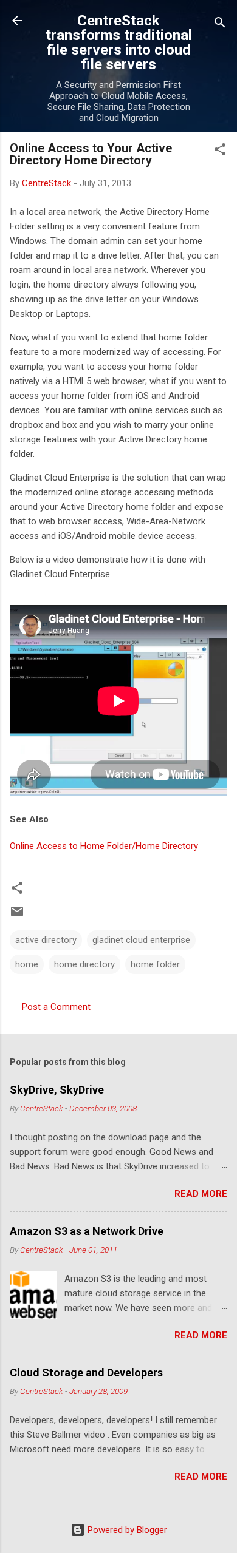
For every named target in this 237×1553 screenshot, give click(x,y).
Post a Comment (56, 1006)
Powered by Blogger (126, 1529)
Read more (200, 1193)
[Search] (220, 24)
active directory (46, 940)
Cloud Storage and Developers (86, 1372)
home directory (84, 964)
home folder (155, 964)
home (26, 964)
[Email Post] (17, 915)
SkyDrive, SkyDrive (57, 1089)
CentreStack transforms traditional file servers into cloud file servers (119, 42)
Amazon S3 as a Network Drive (86, 1231)
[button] (220, 151)
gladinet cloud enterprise (141, 940)
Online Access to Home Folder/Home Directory (104, 846)
